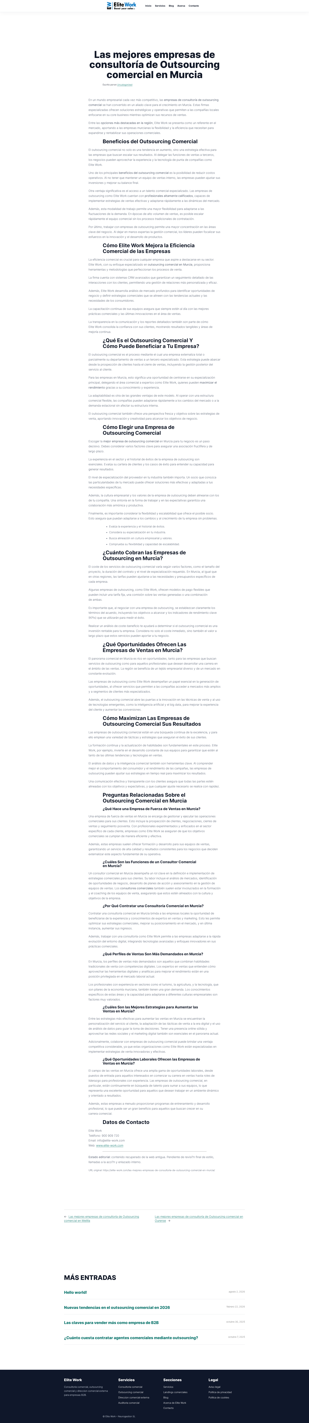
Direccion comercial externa (133, 1397)
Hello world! (75, 1293)
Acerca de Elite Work (174, 1402)
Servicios (168, 1386)
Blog (165, 1397)
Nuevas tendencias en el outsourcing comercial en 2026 (117, 1308)
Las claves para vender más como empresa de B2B (111, 1323)
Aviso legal (214, 1386)
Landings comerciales (175, 1392)
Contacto (168, 1407)
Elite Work (121, 6)
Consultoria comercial (130, 1386)
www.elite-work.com (109, 1145)
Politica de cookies (219, 1397)
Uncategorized (124, 84)
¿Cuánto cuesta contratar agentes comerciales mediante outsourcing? (131, 1338)
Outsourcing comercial (130, 1392)
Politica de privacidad (220, 1392)
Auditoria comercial (128, 1402)
